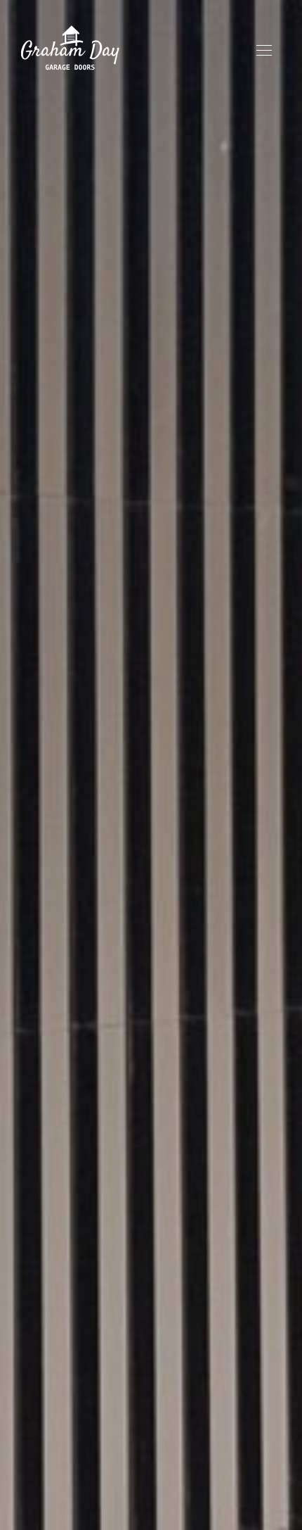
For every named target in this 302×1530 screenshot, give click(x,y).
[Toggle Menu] (264, 50)
